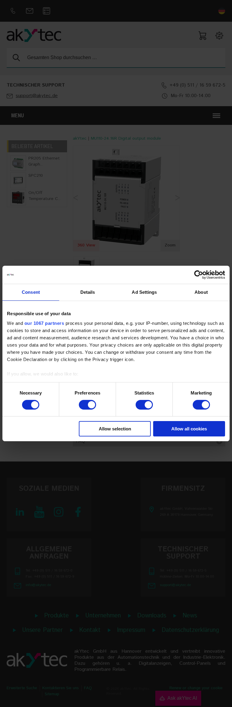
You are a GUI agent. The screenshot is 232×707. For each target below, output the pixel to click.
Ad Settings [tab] (144, 292)
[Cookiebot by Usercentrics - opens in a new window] (198, 274)
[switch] (87, 405)
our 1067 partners (44, 322)
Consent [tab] (31, 292)
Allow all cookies (189, 428)
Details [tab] (87, 292)
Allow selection (115, 428)
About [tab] (201, 292)
